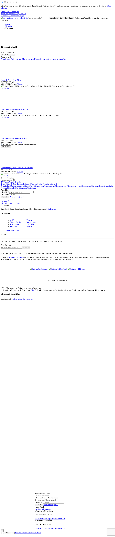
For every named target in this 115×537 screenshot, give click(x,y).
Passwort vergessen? (17, 197)
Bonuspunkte (31, 222)
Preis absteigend (29, 59)
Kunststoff (34, 184)
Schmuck (22, 188)
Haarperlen (71, 186)
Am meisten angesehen (58, 59)
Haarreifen (27, 186)
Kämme (100, 186)
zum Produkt (5, 88)
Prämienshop (51, 209)
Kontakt (29, 226)
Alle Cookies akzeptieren (10, 12)
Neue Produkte (59, 519)
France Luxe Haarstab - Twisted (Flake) (15, 109)
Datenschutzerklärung (16, 257)
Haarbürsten (92, 186)
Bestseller (38, 519)
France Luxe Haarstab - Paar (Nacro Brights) (17, 168)
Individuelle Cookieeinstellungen (12, 16)
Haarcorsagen (60, 186)
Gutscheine (31, 188)
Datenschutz (14, 224)
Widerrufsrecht (15, 222)
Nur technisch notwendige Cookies (13, 14)
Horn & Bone (11, 184)
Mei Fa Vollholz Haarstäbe (48, 184)
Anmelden (5, 197)
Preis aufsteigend (17, 59)
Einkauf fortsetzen (8, 533)
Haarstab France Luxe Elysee (11, 80)
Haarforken (5, 186)
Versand (20, 84)
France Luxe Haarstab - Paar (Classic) (14, 138)
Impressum (14, 226)
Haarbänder (38, 186)
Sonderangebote (48, 519)
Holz (3, 184)
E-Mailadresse (6, 245)
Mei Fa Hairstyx (23, 184)
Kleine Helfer (12, 188)
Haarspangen (16, 186)
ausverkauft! (6, 146)
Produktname (5, 59)
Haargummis (48, 186)
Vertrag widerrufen (12, 230)
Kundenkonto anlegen (43, 509)
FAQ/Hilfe (30, 224)
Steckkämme (82, 186)
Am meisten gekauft (42, 59)
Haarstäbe (17, 182)
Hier (33, 290)
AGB (12, 220)
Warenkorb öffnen (34, 533)
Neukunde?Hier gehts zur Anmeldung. (10, 202)
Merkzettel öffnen (21, 533)
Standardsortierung (8, 55)
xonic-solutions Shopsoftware (22, 299)
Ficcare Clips (7, 182)
